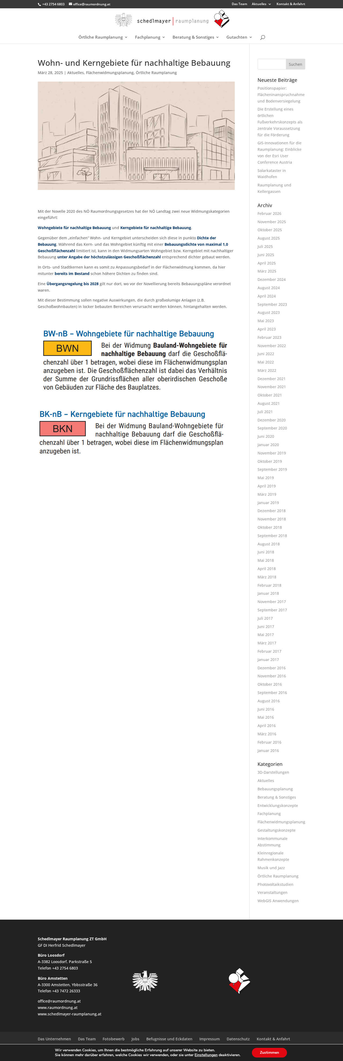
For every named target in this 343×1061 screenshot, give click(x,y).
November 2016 (272, 675)
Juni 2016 (266, 709)
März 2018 (267, 576)
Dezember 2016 (272, 667)
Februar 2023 (269, 337)
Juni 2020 (266, 436)
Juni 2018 (266, 552)
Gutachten (236, 37)
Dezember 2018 (272, 510)
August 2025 (269, 238)
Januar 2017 (268, 659)
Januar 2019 (268, 502)
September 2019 (272, 469)
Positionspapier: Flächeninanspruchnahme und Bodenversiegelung (281, 95)
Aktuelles (259, 4)
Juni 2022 (266, 353)
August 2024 (269, 287)
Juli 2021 (265, 411)
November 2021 (272, 386)
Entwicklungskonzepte (278, 805)
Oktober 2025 (270, 229)
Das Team (239, 4)
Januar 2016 (268, 750)
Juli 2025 (265, 246)
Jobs (135, 1038)
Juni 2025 (266, 254)
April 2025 (267, 263)
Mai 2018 (266, 560)
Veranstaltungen (273, 892)
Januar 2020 (268, 444)
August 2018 (269, 543)
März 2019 (267, 494)
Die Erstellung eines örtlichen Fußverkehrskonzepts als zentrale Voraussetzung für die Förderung (280, 122)
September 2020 (272, 428)
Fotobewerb (114, 1038)
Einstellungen (206, 1055)
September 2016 (272, 692)
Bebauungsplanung (275, 788)
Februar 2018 (269, 585)
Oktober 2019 (270, 461)
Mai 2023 (266, 320)
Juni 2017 (266, 626)
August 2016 (269, 700)
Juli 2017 (265, 618)
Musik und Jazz (271, 867)
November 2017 (272, 601)
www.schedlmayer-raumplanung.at (69, 1013)
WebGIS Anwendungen (278, 900)
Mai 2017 (266, 634)
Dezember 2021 (272, 378)
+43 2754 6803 (53, 4)
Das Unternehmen (54, 1038)
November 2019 (272, 453)
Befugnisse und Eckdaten (169, 1038)
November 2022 (272, 345)
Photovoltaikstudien (275, 884)
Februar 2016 (269, 742)
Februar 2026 (269, 213)
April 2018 (267, 568)
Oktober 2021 (270, 395)
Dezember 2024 (272, 279)
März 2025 (267, 271)
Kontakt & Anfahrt (291, 4)
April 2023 (267, 329)
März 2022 (267, 370)
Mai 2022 (266, 362)
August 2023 (269, 312)
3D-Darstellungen (273, 772)
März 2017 (267, 642)
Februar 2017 (269, 651)
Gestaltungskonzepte (277, 830)
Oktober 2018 (270, 527)
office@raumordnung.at (59, 1001)
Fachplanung (147, 37)
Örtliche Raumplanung (101, 37)
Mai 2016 (266, 717)
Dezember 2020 (272, 420)
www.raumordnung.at (57, 1007)
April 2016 (267, 725)
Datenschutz (238, 1038)
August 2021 (269, 403)
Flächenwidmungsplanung (110, 72)
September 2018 (272, 535)
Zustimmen (269, 1052)
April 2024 (267, 296)
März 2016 (267, 733)
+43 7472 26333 (66, 990)
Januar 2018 (268, 593)
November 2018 (272, 519)
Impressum (209, 1038)
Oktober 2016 (270, 684)
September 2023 (272, 304)
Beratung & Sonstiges (193, 37)
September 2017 (272, 609)
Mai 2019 (266, 477)
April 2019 (267, 486)
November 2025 (272, 221)
